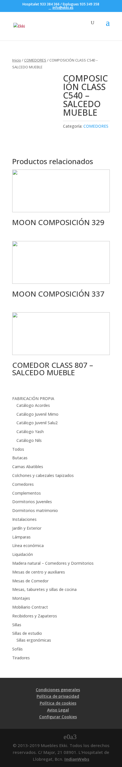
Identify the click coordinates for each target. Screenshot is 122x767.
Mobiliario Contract (30, 607)
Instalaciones (24, 519)
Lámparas (21, 537)
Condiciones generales (58, 689)
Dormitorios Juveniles (32, 501)
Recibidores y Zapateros (34, 616)
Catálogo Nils (29, 440)
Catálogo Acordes (33, 405)
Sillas (16, 624)
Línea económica (28, 545)
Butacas (20, 457)
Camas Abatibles (27, 466)
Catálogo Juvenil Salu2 (37, 422)
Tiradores (21, 657)
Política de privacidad (58, 696)
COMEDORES (35, 60)
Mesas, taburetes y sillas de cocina (44, 589)
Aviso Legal (58, 710)
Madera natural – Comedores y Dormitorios (53, 563)
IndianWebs (76, 759)
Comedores (23, 484)
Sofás (17, 649)
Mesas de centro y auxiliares (38, 572)
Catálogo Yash (30, 431)
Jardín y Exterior (26, 528)
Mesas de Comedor (30, 581)
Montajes (21, 598)
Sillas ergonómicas (33, 640)
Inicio (16, 60)
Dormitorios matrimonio (35, 510)
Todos (18, 449)
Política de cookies (58, 703)
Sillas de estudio (27, 633)
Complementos (26, 493)
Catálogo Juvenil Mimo (37, 414)
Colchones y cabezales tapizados (43, 475)
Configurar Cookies (58, 716)
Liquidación (22, 554)
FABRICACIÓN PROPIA (33, 398)
